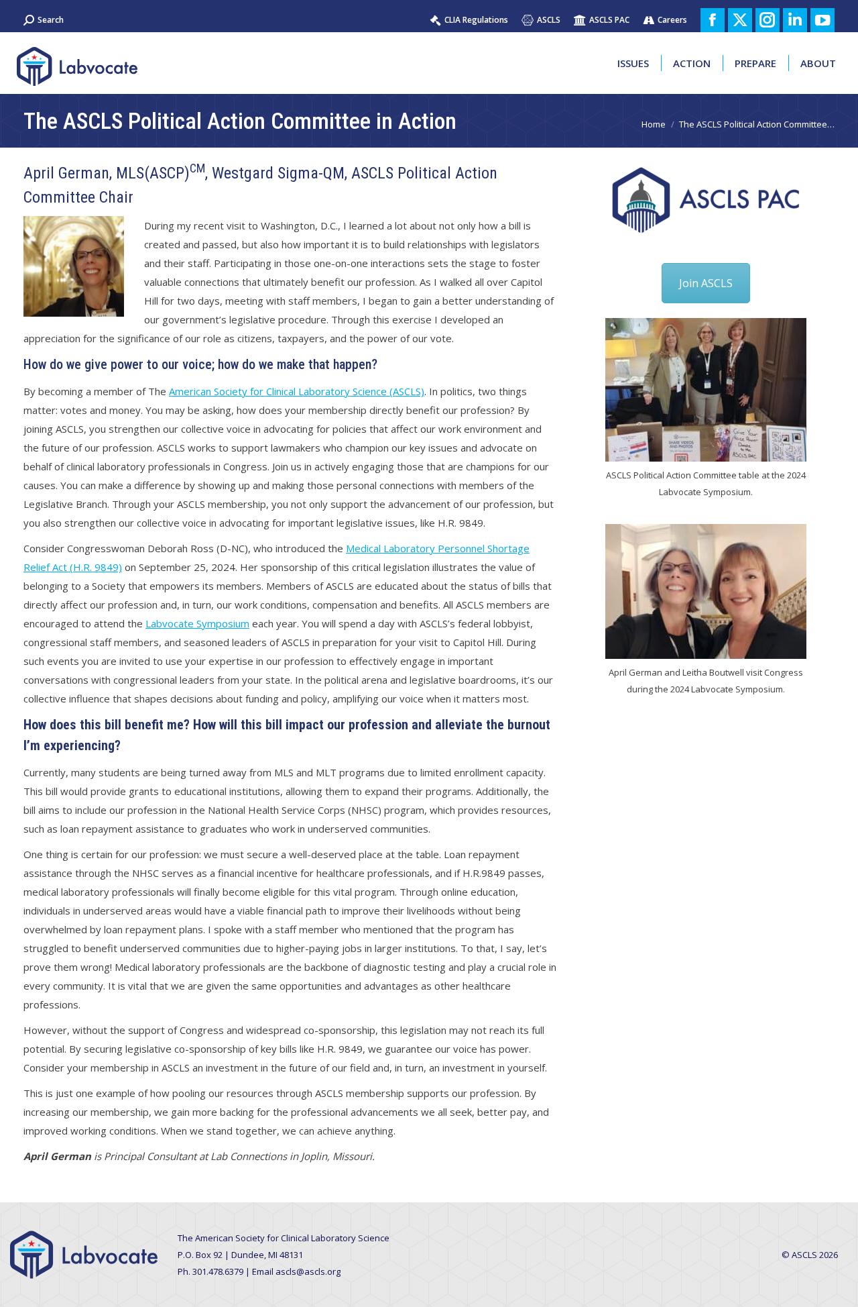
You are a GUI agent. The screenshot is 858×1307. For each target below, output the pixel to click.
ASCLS (548, 19)
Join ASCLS (706, 283)
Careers (672, 19)
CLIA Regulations (476, 19)
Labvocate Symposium (197, 623)
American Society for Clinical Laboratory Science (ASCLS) (296, 391)
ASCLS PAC (609, 19)
